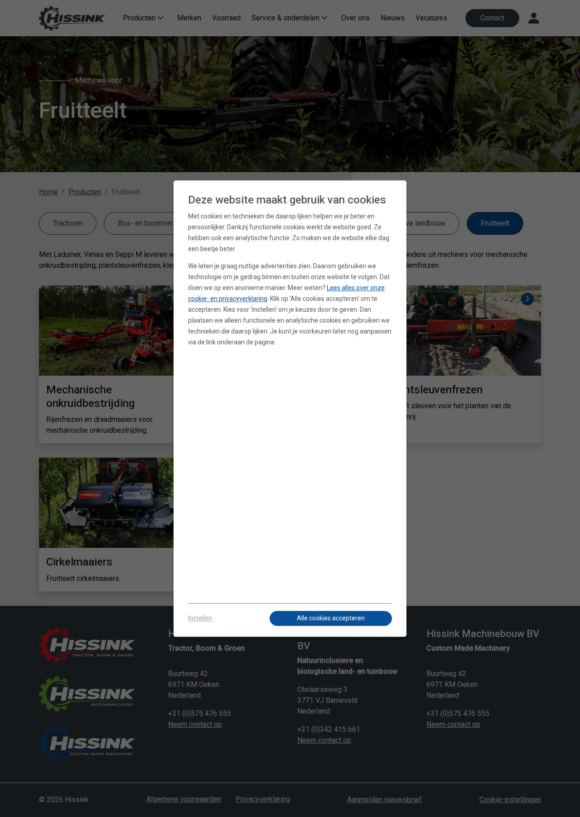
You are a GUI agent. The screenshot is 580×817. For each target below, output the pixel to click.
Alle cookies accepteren (331, 618)
